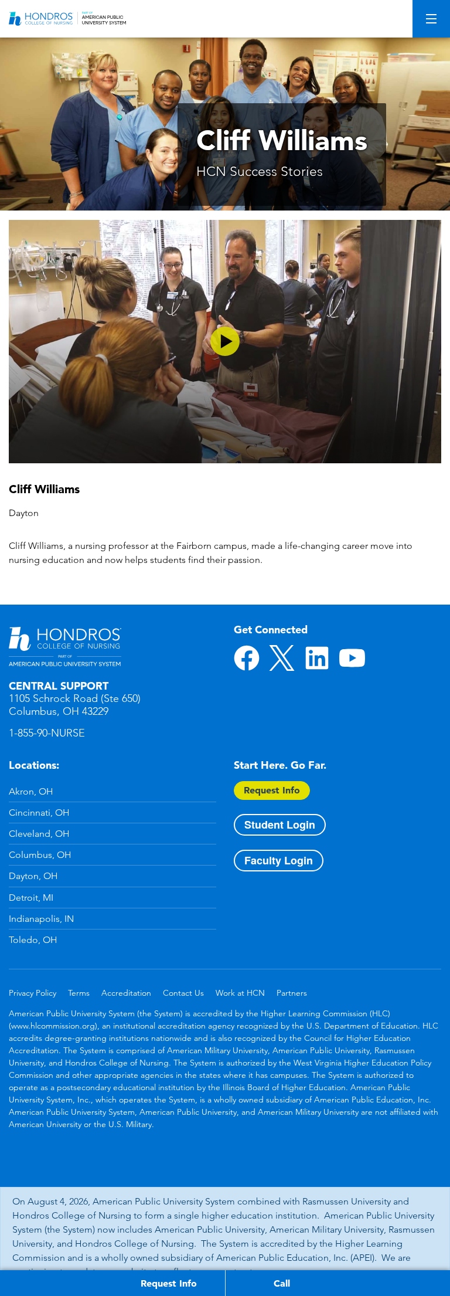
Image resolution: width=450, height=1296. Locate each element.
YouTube (352, 658)
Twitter (282, 658)
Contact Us (183, 993)
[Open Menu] (431, 19)
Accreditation (126, 993)
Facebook (247, 658)
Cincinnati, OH (39, 812)
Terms (79, 993)
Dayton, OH (33, 875)
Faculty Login (278, 860)
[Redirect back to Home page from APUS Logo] (67, 19)
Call (282, 1283)
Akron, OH (31, 791)
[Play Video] (225, 341)
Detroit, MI (31, 897)
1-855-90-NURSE (47, 733)
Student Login (279, 824)
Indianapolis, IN (41, 918)
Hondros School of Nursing (65, 646)
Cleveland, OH (39, 833)
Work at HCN (240, 993)
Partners (292, 993)
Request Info (272, 790)
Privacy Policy (32, 993)
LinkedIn (317, 658)
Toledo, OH (33, 939)
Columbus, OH (40, 854)
